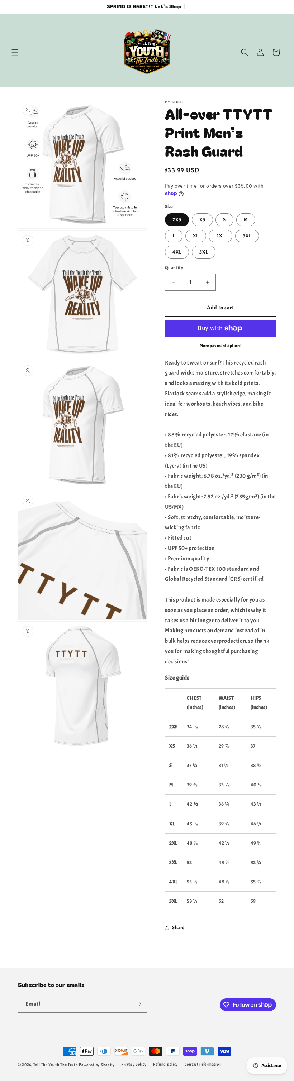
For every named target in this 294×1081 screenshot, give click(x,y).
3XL (247, 236)
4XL (176, 252)
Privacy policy (133, 1064)
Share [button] (178, 928)
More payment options (221, 345)
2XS (176, 220)
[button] (15, 52)
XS (202, 220)
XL (196, 236)
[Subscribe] (139, 1004)
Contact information (203, 1064)
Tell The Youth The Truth (55, 1064)
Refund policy (165, 1064)
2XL (220, 236)
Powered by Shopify (97, 1064)
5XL (203, 252)
